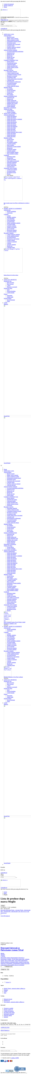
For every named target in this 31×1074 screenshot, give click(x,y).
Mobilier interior (8, 87)
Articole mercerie (11, 48)
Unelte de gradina (11, 159)
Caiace (8, 285)
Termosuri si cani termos (13, 238)
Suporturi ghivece (11, 164)
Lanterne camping (11, 226)
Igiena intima (10, 58)
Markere (6, 304)
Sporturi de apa (7, 281)
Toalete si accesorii (11, 227)
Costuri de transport (9, 4)
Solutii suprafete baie (12, 66)
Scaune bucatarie (11, 90)
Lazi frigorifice (10, 218)
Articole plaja (7, 210)
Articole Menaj (7, 35)
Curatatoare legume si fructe (14, 74)
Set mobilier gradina (12, 142)
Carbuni (9, 243)
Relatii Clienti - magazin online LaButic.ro (14, 988)
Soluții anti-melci (11, 136)
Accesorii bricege (11, 237)
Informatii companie (9, 1014)
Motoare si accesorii (12, 287)
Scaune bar (10, 93)
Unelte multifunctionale (13, 236)
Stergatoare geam (11, 43)
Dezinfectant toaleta (12, 63)
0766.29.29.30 (4, 20)
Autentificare (4, 872)
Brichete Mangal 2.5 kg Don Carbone (11, 275)
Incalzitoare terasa (11, 172)
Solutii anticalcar (11, 104)
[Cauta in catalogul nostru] (16, 877)
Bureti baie (9, 55)
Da (8, 969)
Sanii (8, 289)
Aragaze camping (11, 244)
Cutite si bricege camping (13, 234)
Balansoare (10, 148)
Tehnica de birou (8, 109)
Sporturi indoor (7, 298)
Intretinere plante (11, 156)
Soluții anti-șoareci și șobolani (14, 119)
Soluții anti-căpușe (11, 125)
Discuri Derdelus (11, 291)
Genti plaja (9, 213)
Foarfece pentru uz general (13, 47)
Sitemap (6, 990)
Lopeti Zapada (10, 292)
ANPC (5, 991)
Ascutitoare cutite (11, 77)
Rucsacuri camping (12, 230)
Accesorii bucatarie (12, 83)
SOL (5, 993)
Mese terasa (10, 140)
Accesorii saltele (11, 224)
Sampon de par (11, 53)
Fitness (5, 294)
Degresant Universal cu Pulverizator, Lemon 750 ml (12, 949)
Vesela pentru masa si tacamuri (14, 79)
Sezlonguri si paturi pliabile (14, 146)
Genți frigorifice (11, 220)
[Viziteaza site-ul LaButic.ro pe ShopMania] (9, 1071)
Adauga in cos (8, 966)
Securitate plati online (9, 1012)
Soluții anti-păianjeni (12, 126)
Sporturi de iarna (8, 288)
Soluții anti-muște (11, 120)
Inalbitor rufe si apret (12, 103)
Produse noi (7, 1000)
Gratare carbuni (11, 240)
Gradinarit (6, 155)
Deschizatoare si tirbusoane (14, 81)
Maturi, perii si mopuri (12, 38)
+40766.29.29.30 (5, 1027)
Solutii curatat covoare (12, 67)
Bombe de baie (11, 57)
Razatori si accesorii (12, 76)
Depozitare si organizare (10, 107)
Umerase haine (10, 45)
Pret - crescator (4, 911)
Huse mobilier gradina (12, 153)
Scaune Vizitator (11, 112)
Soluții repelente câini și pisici (14, 132)
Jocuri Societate (11, 300)
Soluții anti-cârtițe (11, 127)
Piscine (9, 174)
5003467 (3, 955)
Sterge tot (3, 969)
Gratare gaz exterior (12, 169)
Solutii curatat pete (11, 100)
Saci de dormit (10, 228)
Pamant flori (10, 158)
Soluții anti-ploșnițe (12, 122)
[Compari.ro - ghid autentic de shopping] (20, 1071)
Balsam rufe (10, 99)
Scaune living (10, 91)
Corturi (9, 215)
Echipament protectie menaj (14, 41)
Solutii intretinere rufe (12, 102)
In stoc (8, 982)
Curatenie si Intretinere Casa (11, 60)
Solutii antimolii (11, 106)
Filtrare (2, 905)
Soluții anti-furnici (11, 123)
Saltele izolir (10, 297)
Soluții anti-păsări (11, 133)
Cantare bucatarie (11, 84)
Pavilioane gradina (11, 149)
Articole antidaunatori (9, 115)
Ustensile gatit (10, 80)
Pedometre (9, 295)
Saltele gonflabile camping (13, 223)
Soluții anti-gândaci (12, 116)
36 (4, 916)
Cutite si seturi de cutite (13, 73)
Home (5, 7)
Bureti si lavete (10, 37)
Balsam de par (10, 54)
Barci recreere (10, 282)
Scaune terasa (10, 139)
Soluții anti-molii (11, 129)
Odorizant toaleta (11, 64)
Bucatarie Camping (9, 233)
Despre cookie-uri (8, 5)
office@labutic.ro (5, 1030)
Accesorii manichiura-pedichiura (15, 51)
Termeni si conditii (8, 1008)
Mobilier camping (11, 217)
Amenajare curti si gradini (10, 168)
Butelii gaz (9, 246)
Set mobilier (10, 89)
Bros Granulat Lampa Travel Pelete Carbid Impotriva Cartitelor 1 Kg (14, 622)
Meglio (2, 953)
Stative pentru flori (11, 165)
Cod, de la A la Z (22, 911)
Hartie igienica (10, 61)
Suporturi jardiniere (12, 162)
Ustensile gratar (11, 247)
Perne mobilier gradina (12, 152)
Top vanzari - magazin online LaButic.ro (14, 1002)
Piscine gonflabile (11, 211)
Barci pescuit (10, 284)
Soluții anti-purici (11, 135)
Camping (6, 214)
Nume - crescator (15, 910)
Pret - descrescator (13, 911)
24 (3, 916)
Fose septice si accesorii (13, 161)
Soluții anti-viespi (11, 130)
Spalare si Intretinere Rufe (10, 96)
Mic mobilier (10, 94)
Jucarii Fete (7, 416)
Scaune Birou (10, 110)
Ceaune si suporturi (12, 241)
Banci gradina (10, 145)
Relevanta (8, 910)
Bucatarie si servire (8, 70)
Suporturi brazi (10, 166)
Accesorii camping (11, 231)
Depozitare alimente (12, 71)
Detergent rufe (10, 97)
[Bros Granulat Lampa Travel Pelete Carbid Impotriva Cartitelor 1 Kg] (13, 200)
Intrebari (6, 1017)
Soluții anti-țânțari (11, 117)
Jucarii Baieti (7, 463)
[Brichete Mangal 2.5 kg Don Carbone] (13, 272)
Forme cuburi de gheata (13, 86)
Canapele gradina (11, 143)
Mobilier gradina (8, 138)
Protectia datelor (8, 1015)
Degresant (9, 68)
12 (1, 916)
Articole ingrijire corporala (10, 50)
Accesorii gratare (11, 171)
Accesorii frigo (10, 221)
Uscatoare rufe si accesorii (13, 44)
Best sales (3, 910)
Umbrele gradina (11, 151)
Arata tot (7, 916)
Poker (8, 301)
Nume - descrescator (25, 910)
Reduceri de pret (8, 999)
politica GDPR (15, 1058)
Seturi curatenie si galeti (13, 40)
